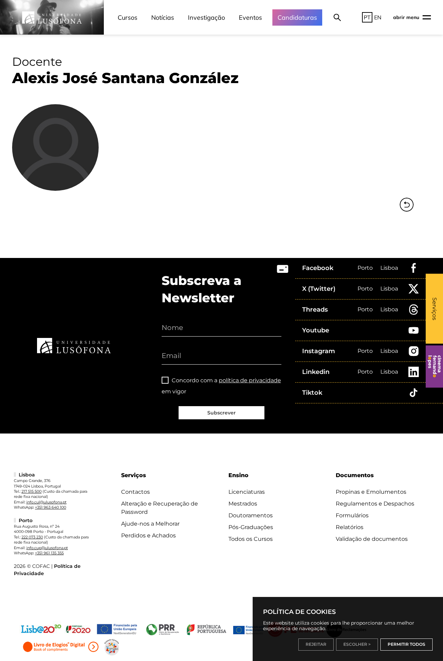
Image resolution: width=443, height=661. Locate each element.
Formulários (352, 515)
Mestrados (242, 503)
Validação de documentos (372, 539)
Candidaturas (297, 17)
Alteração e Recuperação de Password (159, 507)
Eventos (250, 17)
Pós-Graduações (250, 527)
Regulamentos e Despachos (375, 503)
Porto (365, 268)
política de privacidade (250, 380)
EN (377, 17)
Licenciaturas (246, 492)
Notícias (162, 17)
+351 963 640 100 (50, 507)
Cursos (127, 17)
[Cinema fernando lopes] (434, 366)
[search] (337, 17)
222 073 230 (32, 537)
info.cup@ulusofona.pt (47, 547)
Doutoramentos (250, 515)
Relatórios (349, 527)
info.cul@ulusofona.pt (46, 502)
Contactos (135, 492)
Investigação (206, 17)
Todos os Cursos (250, 539)
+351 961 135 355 (49, 553)
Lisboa (389, 268)
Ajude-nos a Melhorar (150, 523)
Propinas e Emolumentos (371, 492)
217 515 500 (31, 491)
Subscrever (221, 413)
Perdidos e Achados (148, 535)
